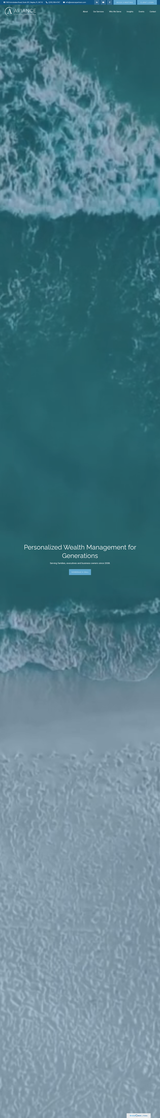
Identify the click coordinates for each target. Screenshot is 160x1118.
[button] (85, 11)
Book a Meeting (125, 2)
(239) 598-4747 (54, 2)
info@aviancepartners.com (76, 2)
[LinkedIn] (96, 2)
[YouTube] (103, 2)
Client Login (147, 2)
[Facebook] (109, 2)
